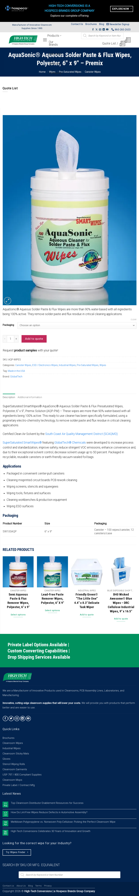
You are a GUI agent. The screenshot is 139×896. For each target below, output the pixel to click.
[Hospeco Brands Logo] (17, 8)
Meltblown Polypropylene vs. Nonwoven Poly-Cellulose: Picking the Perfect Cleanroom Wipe (63, 821)
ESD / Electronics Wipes (45, 365)
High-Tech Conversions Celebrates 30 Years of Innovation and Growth (50, 831)
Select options (18, 614)
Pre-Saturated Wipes (70, 71)
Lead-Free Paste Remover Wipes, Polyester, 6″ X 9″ (52, 598)
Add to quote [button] (87, 614)
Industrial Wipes (67, 365)
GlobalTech (16, 376)
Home (42, 71)
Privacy (48, 885)
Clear (133, 319)
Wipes (103, 365)
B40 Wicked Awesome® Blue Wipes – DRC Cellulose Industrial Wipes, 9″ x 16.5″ (121, 602)
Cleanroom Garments (15, 769)
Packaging (8, 325)
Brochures (91, 24)
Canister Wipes (93, 71)
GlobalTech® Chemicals (70, 442)
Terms (38, 885)
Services (54, 63)
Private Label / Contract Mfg (19, 785)
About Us (21, 885)
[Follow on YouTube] (107, 29)
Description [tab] (9, 397)
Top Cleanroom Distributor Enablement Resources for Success (47, 803)
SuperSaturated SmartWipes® (22, 442)
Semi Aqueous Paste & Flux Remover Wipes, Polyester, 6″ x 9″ (18, 600)
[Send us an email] (100, 29)
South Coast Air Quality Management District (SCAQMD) (81, 434)
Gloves (6, 758)
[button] (117, 24)
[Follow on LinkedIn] (104, 29)
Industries (55, 54)
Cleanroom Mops (12, 779)
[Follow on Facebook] (93, 29)
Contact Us (77, 24)
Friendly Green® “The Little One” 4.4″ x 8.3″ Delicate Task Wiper (86, 600)
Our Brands (53, 43)
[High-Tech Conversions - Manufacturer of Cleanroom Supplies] (23, 40)
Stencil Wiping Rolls (14, 764)
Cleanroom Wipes (13, 743)
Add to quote (34, 338)
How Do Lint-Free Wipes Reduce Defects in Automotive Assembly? (49, 812)
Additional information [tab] (30, 397)
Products (53, 35)
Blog (101, 24)
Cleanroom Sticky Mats (16, 753)
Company (55, 73)
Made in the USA (16, 371)
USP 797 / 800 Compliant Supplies (22, 774)
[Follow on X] (96, 29)
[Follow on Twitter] (11, 718)
